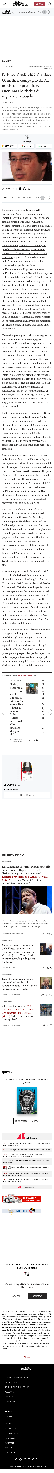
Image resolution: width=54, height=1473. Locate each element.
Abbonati (39, 4)
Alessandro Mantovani (13, 934)
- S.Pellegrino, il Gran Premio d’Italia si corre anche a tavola (26, 1150)
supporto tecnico (37, 1346)
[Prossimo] (49, 712)
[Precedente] (5, 712)
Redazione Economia (16, 740)
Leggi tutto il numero (27, 1121)
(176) (50, 995)
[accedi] (49, 3)
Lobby (6, 60)
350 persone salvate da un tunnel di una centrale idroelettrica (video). (19, 1011)
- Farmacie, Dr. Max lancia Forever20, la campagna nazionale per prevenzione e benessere (23, 1155)
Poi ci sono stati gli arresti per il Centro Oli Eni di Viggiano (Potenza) (25, 221)
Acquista (27, 795)
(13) (50, 934)
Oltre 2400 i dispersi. (14, 1006)
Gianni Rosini (9, 968)
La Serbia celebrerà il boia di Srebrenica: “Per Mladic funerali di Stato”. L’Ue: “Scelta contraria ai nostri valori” (20, 984)
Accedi (16, 1296)
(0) (37, 740)
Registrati (38, 1296)
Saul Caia (7, 102)
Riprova (27, 1357)
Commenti (9, 189)
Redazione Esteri (11, 995)
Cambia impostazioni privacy (17, 1387)
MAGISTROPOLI (14, 785)
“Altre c (15, 1016)
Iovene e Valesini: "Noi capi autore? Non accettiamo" (22, 881)
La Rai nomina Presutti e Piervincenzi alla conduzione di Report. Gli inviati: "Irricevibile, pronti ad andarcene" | (26, 870)
